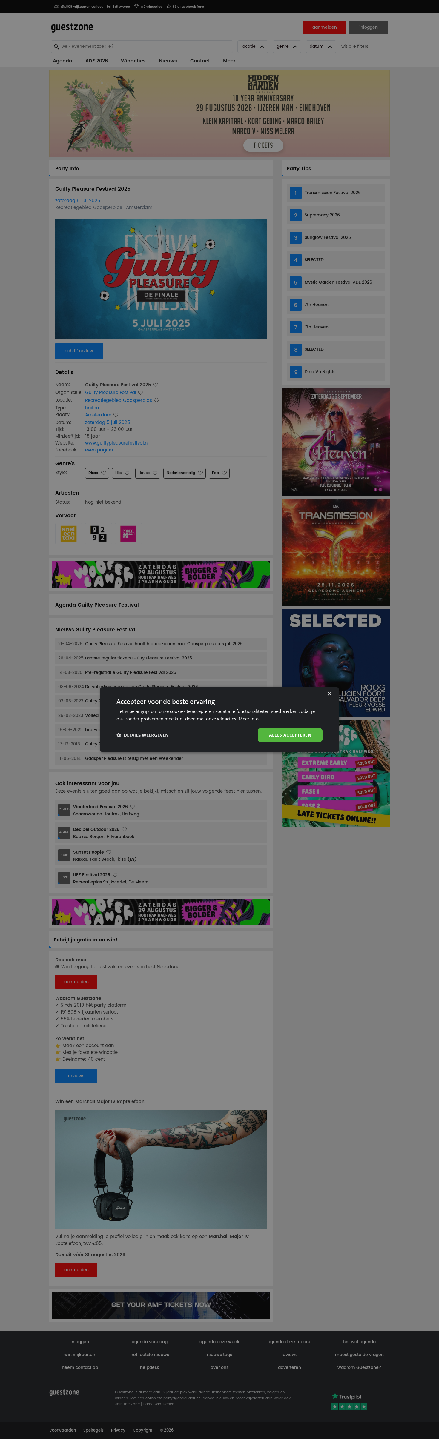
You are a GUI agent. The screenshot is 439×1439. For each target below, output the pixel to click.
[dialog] (219, 719)
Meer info (249, 719)
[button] (142, 735)
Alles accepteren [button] (290, 735)
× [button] (329, 694)
